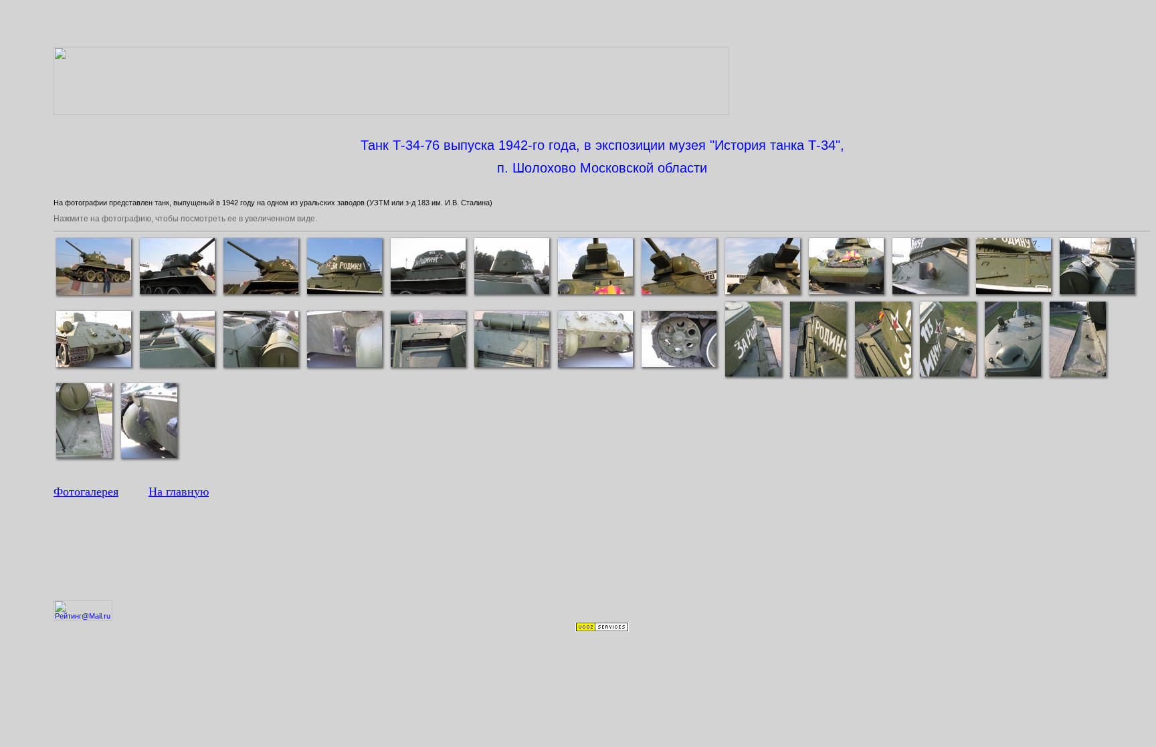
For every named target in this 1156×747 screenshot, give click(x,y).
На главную (179, 491)
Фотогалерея (86, 491)
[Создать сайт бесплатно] (602, 629)
